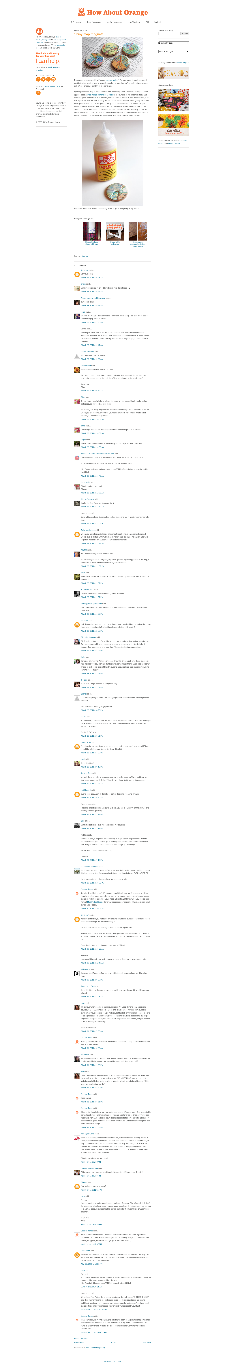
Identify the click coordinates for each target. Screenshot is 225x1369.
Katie (83, 573)
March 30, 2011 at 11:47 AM (92, 963)
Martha (84, 550)
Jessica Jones (87, 889)
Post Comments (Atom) (95, 1348)
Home (113, 1342)
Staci (83, 397)
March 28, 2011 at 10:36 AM (92, 447)
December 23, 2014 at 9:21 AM (94, 1332)
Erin (82, 821)
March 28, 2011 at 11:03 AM (92, 493)
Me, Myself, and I (88, 1134)
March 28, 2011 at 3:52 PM (92, 687)
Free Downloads (94, 22)
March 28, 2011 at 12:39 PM (92, 566)
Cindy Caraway (87, 499)
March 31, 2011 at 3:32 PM (92, 1088)
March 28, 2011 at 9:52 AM (92, 359)
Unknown (85, 270)
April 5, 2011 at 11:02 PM (91, 1190)
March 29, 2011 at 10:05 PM (92, 883)
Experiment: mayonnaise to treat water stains (138, 244)
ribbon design (174, 143)
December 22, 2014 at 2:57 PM (94, 1310)
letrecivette (85, 482)
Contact (157, 22)
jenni (83, 312)
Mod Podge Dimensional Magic (100, 95)
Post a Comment (81, 1338)
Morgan (84, 1182)
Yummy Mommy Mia (89, 1168)
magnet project (112, 80)
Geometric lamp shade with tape (91, 243)
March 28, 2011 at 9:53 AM (92, 391)
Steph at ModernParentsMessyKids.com (97, 454)
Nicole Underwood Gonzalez (93, 298)
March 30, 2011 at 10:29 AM (92, 949)
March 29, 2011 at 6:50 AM (92, 798)
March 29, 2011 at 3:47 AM (92, 784)
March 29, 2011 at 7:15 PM (92, 860)
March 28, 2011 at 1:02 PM (92, 583)
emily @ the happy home (91, 604)
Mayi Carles (86, 742)
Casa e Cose (86, 773)
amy (83, 1003)
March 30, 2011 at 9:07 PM (92, 980)
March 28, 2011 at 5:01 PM (92, 736)
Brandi (84, 694)
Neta (83, 1270)
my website (60, 45)
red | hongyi (86, 790)
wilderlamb (85, 1251)
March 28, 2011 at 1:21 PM (92, 597)
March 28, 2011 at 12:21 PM (92, 524)
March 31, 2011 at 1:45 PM (92, 1065)
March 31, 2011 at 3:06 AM (92, 997)
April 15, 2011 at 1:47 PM (91, 1244)
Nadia (83, 717)
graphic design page (51, 86)
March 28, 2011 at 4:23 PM (92, 710)
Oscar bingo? (183, 63)
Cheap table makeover (115, 243)
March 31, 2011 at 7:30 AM (92, 1031)
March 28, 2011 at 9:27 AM (92, 305)
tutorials (85, 256)
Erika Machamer (88, 530)
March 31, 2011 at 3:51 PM (92, 1102)
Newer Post (79, 1342)
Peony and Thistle (88, 986)
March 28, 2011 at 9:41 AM (92, 345)
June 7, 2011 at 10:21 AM (91, 1287)
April (83, 759)
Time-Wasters (133, 22)
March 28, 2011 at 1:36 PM (92, 614)
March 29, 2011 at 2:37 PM (92, 815)
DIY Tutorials (76, 22)
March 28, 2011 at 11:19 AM (92, 507)
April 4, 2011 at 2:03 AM (91, 1162)
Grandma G (86, 365)
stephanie (85, 1054)
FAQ (147, 22)
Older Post (146, 1342)
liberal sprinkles (87, 352)
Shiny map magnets (88, 34)
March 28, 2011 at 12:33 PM (92, 543)
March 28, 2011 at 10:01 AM (92, 419)
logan (83, 440)
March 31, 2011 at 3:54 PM (92, 1127)
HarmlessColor (87, 589)
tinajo (83, 284)
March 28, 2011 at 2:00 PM (92, 631)
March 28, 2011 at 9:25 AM (92, 278)
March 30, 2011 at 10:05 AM (92, 909)
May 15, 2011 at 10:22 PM (92, 1264)
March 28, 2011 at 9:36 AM (92, 322)
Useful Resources (114, 22)
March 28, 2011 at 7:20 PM (92, 753)
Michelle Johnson (88, 637)
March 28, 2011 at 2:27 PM (92, 651)
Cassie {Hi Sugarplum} (90, 866)
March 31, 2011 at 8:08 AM (92, 1048)
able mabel (85, 969)
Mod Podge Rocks (95, 902)
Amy (83, 1196)
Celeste (84, 680)
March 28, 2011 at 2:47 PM (92, 673)
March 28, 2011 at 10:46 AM (92, 476)
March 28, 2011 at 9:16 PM (92, 767)
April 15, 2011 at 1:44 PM (91, 1224)
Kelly (83, 657)
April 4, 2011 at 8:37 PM (91, 1176)
